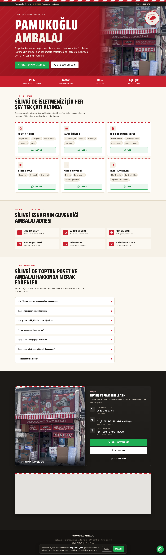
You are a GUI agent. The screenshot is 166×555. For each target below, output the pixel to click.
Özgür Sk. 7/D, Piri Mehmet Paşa (114, 421)
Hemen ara (120, 450)
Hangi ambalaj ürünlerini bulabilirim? (32, 311)
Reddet (107, 549)
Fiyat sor (38, 150)
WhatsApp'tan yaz (120, 442)
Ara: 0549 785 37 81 (66, 64)
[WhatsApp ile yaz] (160, 549)
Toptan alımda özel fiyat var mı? (30, 330)
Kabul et (118, 549)
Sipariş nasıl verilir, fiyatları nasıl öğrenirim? (35, 320)
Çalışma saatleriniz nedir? (27, 358)
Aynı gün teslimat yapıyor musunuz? (32, 339)
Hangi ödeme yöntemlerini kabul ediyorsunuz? (36, 349)
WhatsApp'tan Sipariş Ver (34, 64)
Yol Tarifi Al (120, 458)
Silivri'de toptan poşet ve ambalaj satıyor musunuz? (38, 301)
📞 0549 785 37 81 (143, 4)
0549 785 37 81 (105, 410)
